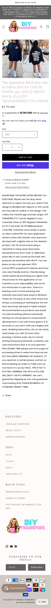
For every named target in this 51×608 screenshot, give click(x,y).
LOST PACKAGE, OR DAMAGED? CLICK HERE (23, 506)
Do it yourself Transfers (22, 600)
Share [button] (8, 395)
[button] (3, 27)
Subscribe (36, 567)
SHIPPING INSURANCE (15, 436)
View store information (17, 187)
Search (9, 467)
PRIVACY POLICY (13, 430)
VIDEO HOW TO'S (14, 474)
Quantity (6, 141)
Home (9, 454)
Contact (10, 461)
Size (4, 129)
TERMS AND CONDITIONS (17, 424)
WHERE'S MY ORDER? (15, 498)
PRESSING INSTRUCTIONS (17, 491)
